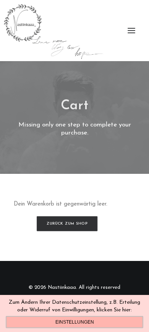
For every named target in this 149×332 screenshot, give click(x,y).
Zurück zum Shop (66, 223)
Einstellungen (74, 322)
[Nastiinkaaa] (53, 30)
